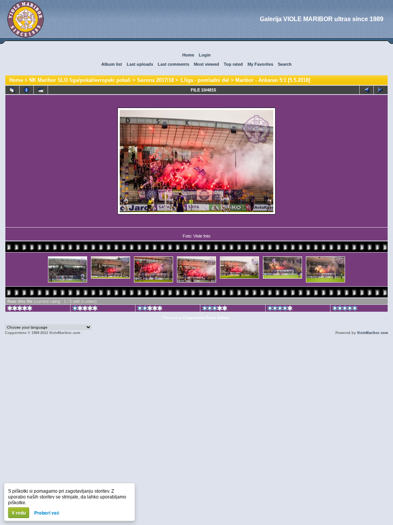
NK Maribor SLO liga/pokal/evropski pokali (80, 80)
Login (205, 55)
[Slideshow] (41, 90)
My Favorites (260, 64)
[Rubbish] (19, 309)
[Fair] (149, 309)
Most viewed (206, 64)
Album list (111, 64)
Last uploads (140, 64)
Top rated (233, 64)
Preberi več (46, 512)
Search (285, 64)
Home (188, 55)
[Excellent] (280, 309)
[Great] (344, 309)
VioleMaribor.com (372, 333)
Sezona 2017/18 (155, 80)
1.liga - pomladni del (204, 80)
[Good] (214, 309)
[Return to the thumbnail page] (12, 90)
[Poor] (85, 309)
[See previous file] (366, 90)
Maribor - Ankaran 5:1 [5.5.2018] (272, 80)
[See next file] (381, 90)
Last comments (173, 64)
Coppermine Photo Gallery (206, 318)
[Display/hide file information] (26, 90)
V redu (19, 512)
